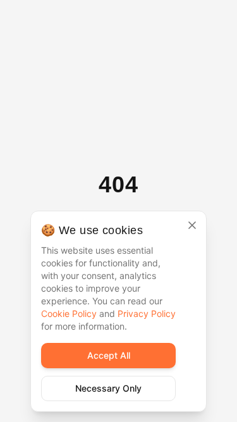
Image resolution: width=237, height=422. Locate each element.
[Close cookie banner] (192, 225)
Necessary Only (108, 388)
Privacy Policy (147, 313)
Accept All (108, 355)
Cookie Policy (69, 313)
